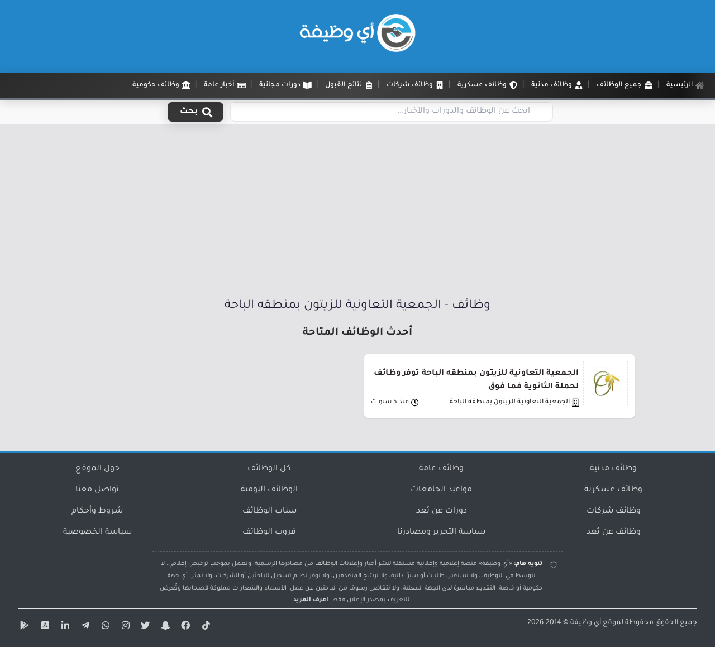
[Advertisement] (357, 214)
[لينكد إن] (63, 627)
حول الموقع (97, 469)
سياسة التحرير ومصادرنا (441, 532)
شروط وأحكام (97, 511)
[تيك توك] (204, 627)
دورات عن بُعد (441, 511)
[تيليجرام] (83, 627)
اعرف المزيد (310, 600)
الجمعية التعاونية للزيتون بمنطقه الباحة (510, 402)
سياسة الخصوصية (97, 532)
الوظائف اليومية (269, 490)
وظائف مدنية (613, 469)
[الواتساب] (103, 627)
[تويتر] (144, 627)
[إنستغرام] (124, 627)
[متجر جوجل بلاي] (23, 627)
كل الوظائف (269, 469)
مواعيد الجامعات (441, 490)
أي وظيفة (585, 623)
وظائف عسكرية (613, 490)
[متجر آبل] (43, 627)
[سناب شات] (164, 627)
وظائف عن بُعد (614, 532)
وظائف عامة (441, 469)
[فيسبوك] (184, 627)
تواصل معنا (97, 490)
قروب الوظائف (269, 532)
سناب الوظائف (269, 511)
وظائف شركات (614, 511)
